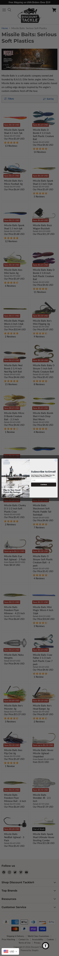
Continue (43, 484)
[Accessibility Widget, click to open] (45, 945)
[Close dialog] (56, 460)
